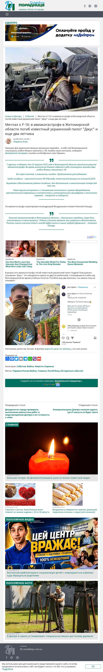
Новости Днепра (13, 116)
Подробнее (7, 669)
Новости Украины (44, 366)
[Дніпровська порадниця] (11, 650)
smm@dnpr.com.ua (32, 649)
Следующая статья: (75, 408)
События (29, 116)
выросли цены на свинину (57, 349)
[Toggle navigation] (7, 14)
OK (93, 666)
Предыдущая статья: (27, 411)
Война (30, 366)
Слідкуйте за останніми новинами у (51, 383)
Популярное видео (20, 519)
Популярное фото (19, 583)
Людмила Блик (20, 141)
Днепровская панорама (16, 153)
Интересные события (72, 371)
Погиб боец (53, 371)
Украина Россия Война (25, 371)
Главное (42, 371)
